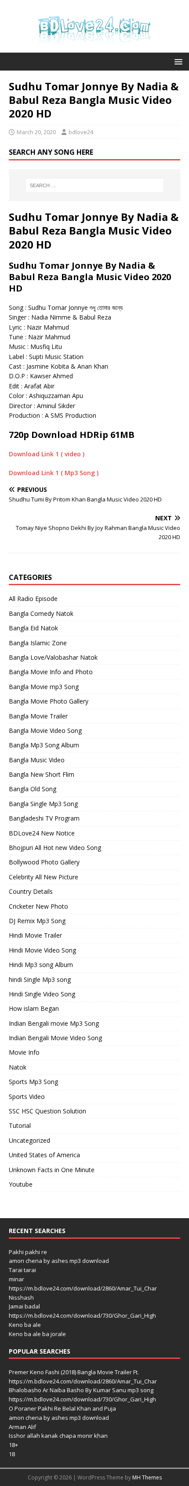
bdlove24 (81, 132)
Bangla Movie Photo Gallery (48, 701)
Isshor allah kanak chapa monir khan (58, 1436)
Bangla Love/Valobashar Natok (53, 657)
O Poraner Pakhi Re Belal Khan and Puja (62, 1408)
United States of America (44, 1155)
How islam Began (34, 1008)
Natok (17, 1067)
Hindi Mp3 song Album (41, 964)
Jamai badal (24, 1306)
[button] (177, 61)
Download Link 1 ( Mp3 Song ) (53, 473)
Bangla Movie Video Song (45, 730)
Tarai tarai (22, 1270)
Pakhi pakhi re (28, 1252)
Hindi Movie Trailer (35, 935)
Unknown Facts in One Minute (51, 1170)
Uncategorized (29, 1140)
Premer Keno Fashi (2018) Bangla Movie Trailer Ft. (74, 1372)
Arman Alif (22, 1427)
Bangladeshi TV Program (44, 818)
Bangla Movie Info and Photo (51, 672)
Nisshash (21, 1297)
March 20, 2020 (36, 132)
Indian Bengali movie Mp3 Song (54, 1023)
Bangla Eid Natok (33, 628)
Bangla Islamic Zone (38, 643)
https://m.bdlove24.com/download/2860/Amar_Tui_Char (83, 1288)
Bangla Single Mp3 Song (43, 804)
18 (12, 1454)
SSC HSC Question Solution (47, 1111)
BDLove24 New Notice (42, 833)
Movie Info (24, 1052)
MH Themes (147, 1477)
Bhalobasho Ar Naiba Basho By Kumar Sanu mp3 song (81, 1390)
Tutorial (20, 1125)
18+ (13, 1445)
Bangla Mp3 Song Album (44, 745)
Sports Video (27, 1096)
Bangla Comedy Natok (41, 613)
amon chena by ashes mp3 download (59, 1261)
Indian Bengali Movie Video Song (55, 1038)
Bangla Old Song (32, 789)
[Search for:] (95, 185)
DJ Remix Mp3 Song (37, 921)
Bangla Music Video (37, 760)
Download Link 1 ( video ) (46, 454)
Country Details (31, 891)
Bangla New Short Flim (41, 774)
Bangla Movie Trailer (38, 716)
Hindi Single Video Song (42, 994)
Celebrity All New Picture (43, 877)
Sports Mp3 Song (33, 1081)
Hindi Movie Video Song (42, 950)
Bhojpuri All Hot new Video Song (55, 847)
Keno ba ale (25, 1325)
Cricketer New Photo (38, 906)
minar (16, 1279)
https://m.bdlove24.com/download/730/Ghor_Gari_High (82, 1315)
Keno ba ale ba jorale (37, 1334)
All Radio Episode (33, 598)
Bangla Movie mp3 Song (44, 687)
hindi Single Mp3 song (40, 979)
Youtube (21, 1184)
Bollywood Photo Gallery (44, 862)
